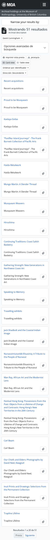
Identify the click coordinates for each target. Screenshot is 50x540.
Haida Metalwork (12, 165)
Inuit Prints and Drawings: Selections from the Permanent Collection (25, 488)
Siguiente (30, 535)
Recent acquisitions (13, 80)
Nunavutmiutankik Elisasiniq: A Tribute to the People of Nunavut (24, 355)
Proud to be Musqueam (16, 100)
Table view (24, 62)
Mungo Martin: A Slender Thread (20, 184)
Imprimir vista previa (14, 57)
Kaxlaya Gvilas (11, 119)
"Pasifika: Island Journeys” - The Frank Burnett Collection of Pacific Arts (22, 140)
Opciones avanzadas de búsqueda (18, 47)
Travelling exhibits (13, 311)
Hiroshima (9, 222)
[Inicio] (9, 4)
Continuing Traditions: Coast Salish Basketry (21, 243)
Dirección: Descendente (14, 73)
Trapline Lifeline (12, 513)
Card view (10, 62)
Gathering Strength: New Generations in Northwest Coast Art (24, 267)
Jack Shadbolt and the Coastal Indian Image (22, 332)
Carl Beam (9, 440)
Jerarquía (35, 57)
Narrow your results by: (25, 22)
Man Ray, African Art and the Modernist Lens (23, 379)
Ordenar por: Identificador (15, 67)
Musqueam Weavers (14, 203)
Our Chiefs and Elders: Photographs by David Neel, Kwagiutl (23, 461)
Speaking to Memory (14, 292)
